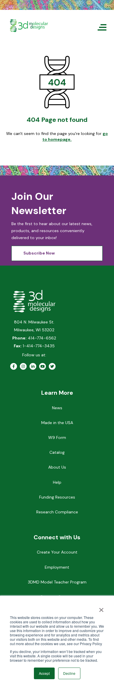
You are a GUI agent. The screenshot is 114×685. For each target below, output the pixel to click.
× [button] (101, 608)
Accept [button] (44, 673)
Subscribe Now (39, 253)
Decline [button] (69, 673)
